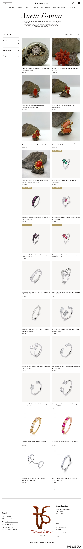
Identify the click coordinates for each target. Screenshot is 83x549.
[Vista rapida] (36, 52)
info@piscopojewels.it (11, 522)
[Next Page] (55, 490)
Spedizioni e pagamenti (63, 532)
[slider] (4, 43)
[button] (73, 3)
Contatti (58, 529)
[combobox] (72, 34)
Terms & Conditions (61, 534)
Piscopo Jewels (41, 531)
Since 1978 (41, 535)
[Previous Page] (48, 490)
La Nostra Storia (61, 527)
